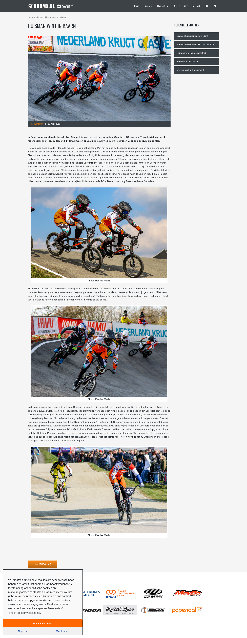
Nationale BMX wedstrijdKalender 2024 (195, 44)
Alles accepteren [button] (42, 623)
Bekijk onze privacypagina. (25, 612)
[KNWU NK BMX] (53, 6)
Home (30, 17)
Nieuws (39, 17)
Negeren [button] (23, 631)
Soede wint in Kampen (187, 61)
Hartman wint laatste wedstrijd (191, 53)
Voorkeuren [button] (62, 631)
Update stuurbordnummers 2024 (192, 36)
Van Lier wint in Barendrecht (190, 70)
